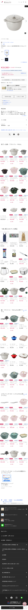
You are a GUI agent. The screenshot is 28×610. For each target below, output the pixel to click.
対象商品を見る (23, 73)
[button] (14, 21)
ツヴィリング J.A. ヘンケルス (8, 42)
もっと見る (24, 115)
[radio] (7, 53)
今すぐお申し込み (10, 90)
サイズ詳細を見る (24, 62)
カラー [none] (2, 51)
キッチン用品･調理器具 (18, 499)
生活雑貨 (10, 499)
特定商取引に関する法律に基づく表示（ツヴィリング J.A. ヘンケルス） (13, 130)
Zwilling (5, 499)
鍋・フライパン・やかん (7, 501)
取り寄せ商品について (7, 102)
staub (4, 44)
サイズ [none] (2, 59)
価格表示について (6, 100)
